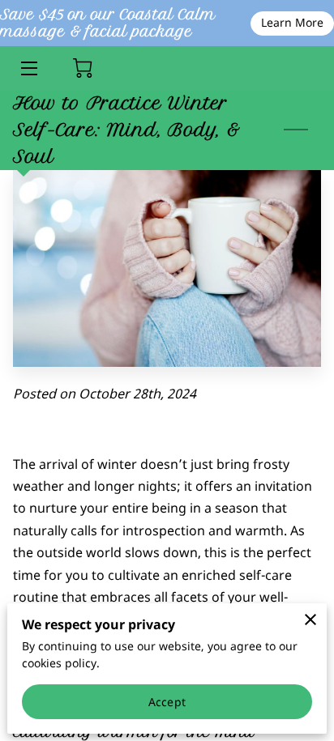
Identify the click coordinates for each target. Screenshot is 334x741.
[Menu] (28, 68)
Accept (167, 701)
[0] (82, 68)
